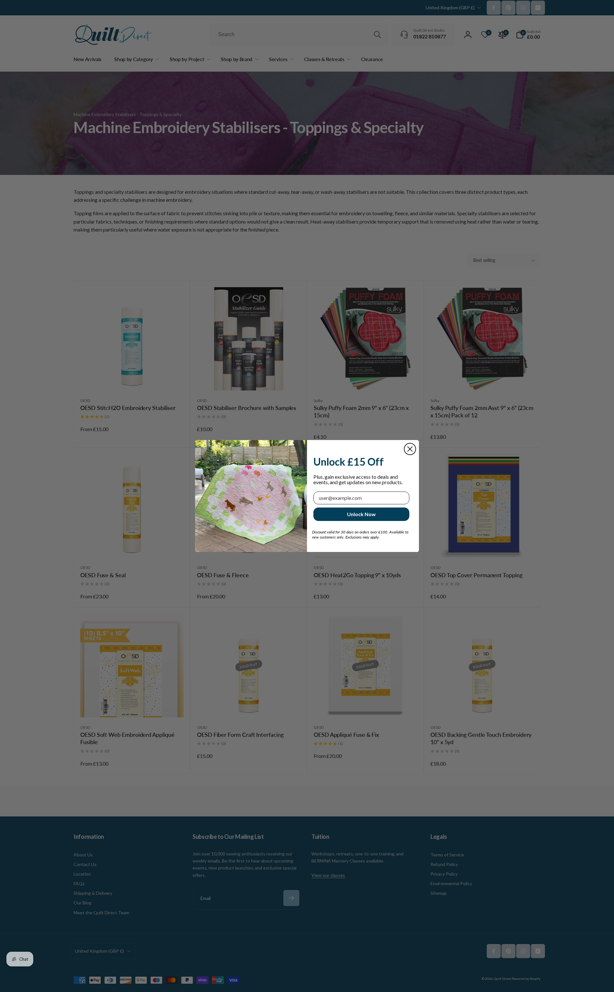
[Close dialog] (410, 449)
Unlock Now (361, 514)
